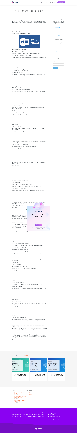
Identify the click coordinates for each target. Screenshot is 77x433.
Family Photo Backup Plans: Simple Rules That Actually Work (20, 375)
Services (45, 2)
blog (17, 12)
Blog (50, 2)
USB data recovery (30, 394)
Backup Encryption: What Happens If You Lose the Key (57, 375)
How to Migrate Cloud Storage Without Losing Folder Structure (38, 375)
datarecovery (32, 393)
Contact (54, 2)
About (41, 2)
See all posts (26, 355)
